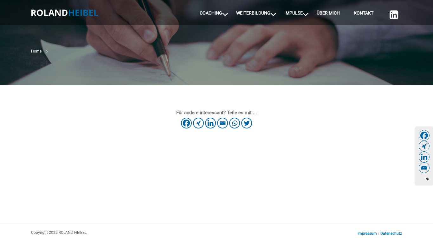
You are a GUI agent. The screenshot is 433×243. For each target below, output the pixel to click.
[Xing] (198, 123)
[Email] (222, 123)
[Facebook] (186, 123)
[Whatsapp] (234, 123)
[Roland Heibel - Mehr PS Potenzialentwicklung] (64, 15)
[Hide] (427, 179)
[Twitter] (246, 123)
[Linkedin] (391, 17)
